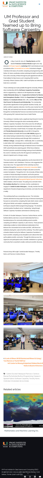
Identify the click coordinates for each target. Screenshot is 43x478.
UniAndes (7, 381)
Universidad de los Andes (21, 68)
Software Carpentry (15, 66)
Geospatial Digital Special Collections (30, 179)
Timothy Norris (34, 378)
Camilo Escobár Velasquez (15, 374)
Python (12, 378)
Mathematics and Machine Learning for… (21, 431)
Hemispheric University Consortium (26, 167)
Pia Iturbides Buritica (16, 376)
